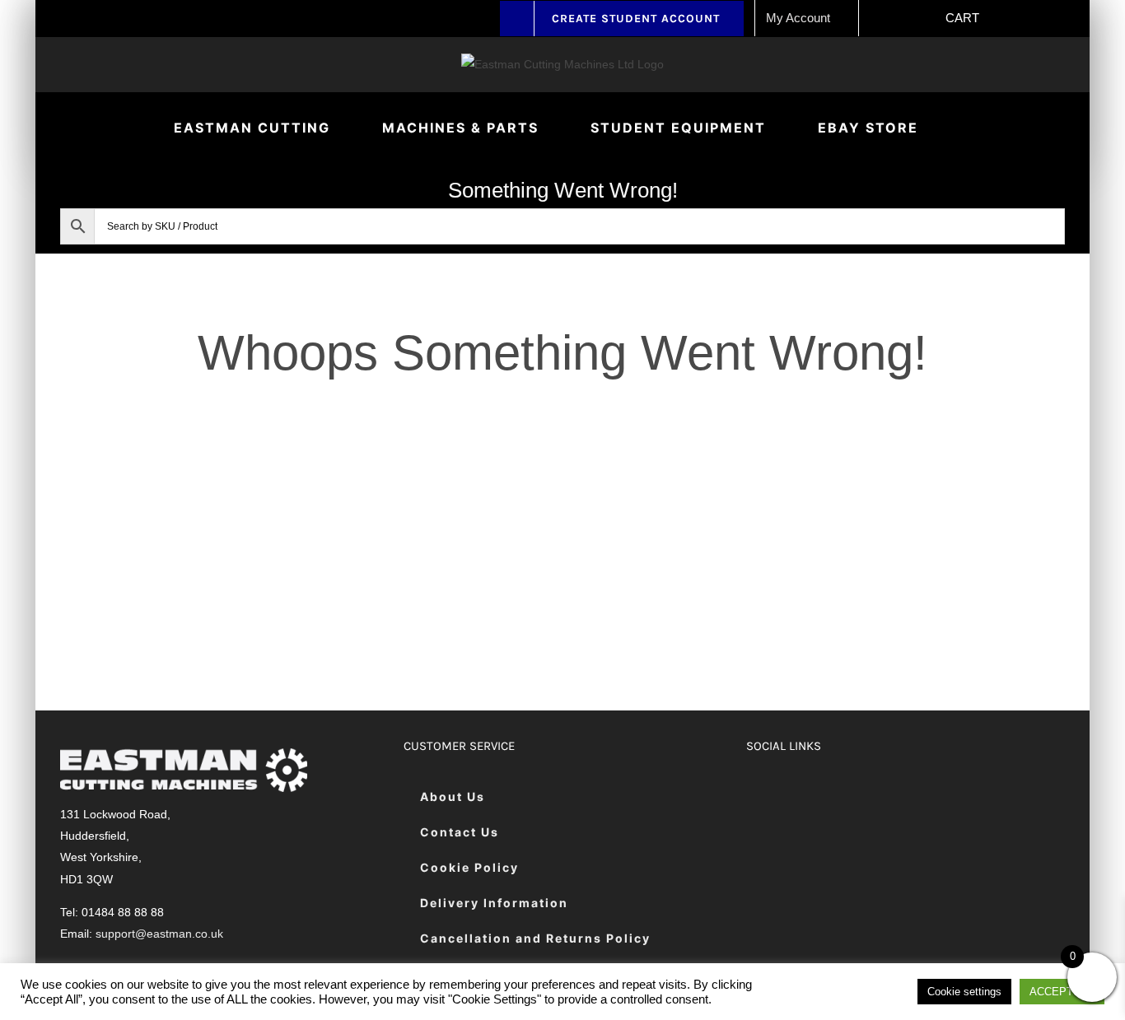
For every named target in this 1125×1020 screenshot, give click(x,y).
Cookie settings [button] (964, 991)
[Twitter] (801, 797)
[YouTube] (884, 797)
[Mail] (925, 797)
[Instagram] (843, 797)
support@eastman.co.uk (159, 933)
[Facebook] (760, 797)
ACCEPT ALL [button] (1062, 991)
